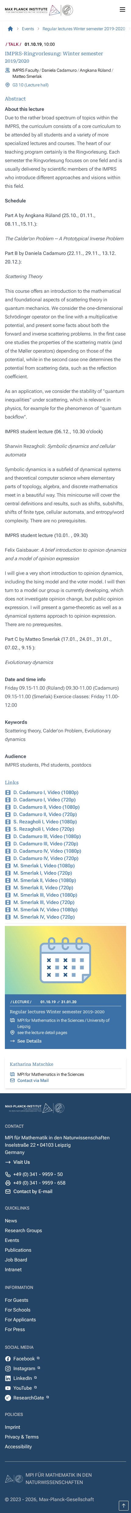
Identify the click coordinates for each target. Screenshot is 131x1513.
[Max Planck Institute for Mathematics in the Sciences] (10, 29)
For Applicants (20, 1320)
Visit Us (21, 1162)
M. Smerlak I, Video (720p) (42, 873)
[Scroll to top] (124, 1506)
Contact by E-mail (32, 1191)
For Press (15, 1329)
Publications (18, 1250)
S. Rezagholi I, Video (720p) (43, 829)
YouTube (23, 1388)
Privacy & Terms (22, 1437)
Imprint (12, 1427)
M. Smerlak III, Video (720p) (44, 902)
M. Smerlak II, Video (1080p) (44, 880)
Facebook (24, 1359)
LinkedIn (23, 1378)
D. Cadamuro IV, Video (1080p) (47, 851)
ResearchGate (29, 1398)
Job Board (16, 1260)
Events (12, 1240)
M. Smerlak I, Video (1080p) (44, 866)
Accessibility (18, 1447)
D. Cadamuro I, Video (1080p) (46, 792)
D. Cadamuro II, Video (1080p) (46, 807)
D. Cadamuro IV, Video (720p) (46, 858)
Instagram (25, 1368)
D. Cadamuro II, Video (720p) (45, 814)
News (11, 1221)
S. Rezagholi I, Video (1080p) (45, 822)
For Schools (17, 1310)
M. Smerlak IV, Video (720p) (44, 917)
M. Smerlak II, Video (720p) (43, 888)
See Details (29, 1041)
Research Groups (23, 1230)
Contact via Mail (33, 1080)
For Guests (16, 1300)
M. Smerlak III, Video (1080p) (45, 895)
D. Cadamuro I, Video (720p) (44, 800)
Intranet (13, 1269)
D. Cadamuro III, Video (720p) (45, 844)
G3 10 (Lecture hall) (30, 84)
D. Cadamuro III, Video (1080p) (47, 836)
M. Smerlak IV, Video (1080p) (45, 910)
